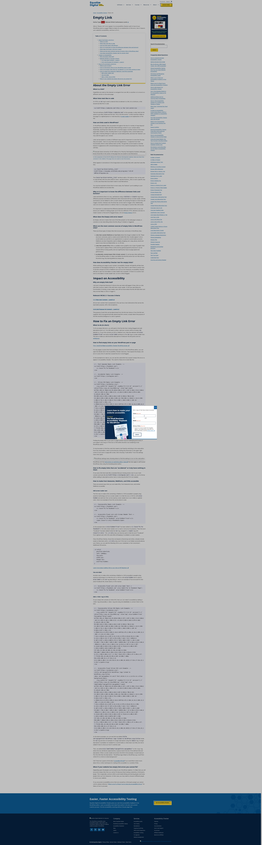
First (134, 418)
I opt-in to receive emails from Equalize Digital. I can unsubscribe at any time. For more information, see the (144, 429)
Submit (137, 434)
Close (155, 407)
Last (146, 418)
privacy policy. (150, 430)
